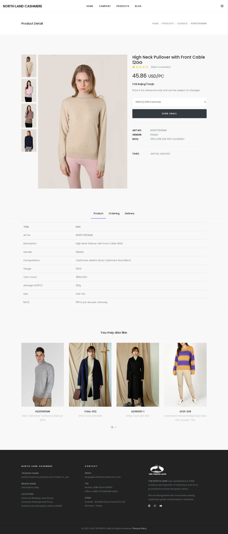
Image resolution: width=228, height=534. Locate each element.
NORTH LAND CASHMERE (22, 6)
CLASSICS (182, 23)
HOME (155, 23)
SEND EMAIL (169, 113)
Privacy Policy (140, 528)
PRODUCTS (168, 23)
